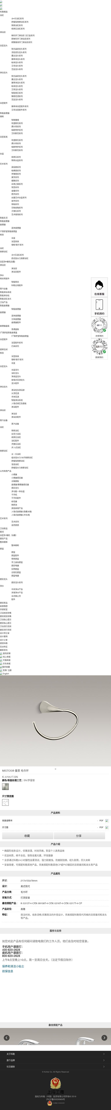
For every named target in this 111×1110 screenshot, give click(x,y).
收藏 (27, 835)
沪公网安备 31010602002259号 (58, 1103)
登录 (5, 670)
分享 (79, 835)
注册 (9, 670)
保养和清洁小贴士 (13, 966)
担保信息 (7, 971)
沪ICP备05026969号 (55, 1099)
